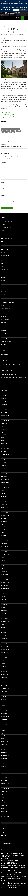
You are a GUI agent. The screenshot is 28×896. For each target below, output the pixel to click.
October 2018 (4, 652)
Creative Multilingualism (9, 865)
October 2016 (4, 719)
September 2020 (5, 588)
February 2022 (4, 540)
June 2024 (3, 462)
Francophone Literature (6, 238)
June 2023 (3, 496)
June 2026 (3, 395)
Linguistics (12, 873)
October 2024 (4, 451)
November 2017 (5, 683)
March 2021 (4, 571)
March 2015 (4, 772)
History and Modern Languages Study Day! (11, 145)
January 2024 (4, 476)
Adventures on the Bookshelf (10, 18)
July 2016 (3, 727)
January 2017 (4, 710)
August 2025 (4, 423)
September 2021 (5, 554)
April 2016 (3, 735)
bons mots (11, 860)
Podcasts (16, 876)
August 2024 (4, 457)
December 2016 (5, 713)
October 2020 (4, 585)
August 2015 (4, 758)
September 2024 (5, 454)
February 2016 (4, 741)
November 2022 (5, 515)
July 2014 (3, 794)
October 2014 (4, 786)
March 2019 (4, 638)
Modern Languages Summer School (9, 140)
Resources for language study (8, 302)
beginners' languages (5, 860)
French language (5, 244)
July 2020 (3, 593)
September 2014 (5, 788)
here (2, 106)
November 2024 (5, 448)
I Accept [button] (16, 9)
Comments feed (4, 838)
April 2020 (3, 602)
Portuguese (3, 291)
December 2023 (5, 479)
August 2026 (4, 390)
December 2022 (5, 512)
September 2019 (5, 621)
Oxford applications (20, 875)
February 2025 (4, 440)
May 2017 (3, 699)
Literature (3, 280)
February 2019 (4, 641)
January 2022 (4, 543)
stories (9, 881)
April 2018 (3, 669)
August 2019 (4, 624)
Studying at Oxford (5, 325)
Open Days (3, 286)
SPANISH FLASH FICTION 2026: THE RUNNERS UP (13, 380)
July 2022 (3, 526)
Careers (3, 224)
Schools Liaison (13, 34)
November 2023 (5, 482)
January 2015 (4, 777)
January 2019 (4, 643)
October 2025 (4, 418)
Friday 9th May (6, 112)
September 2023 (5, 487)
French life (3, 246)
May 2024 (3, 465)
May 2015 (3, 766)
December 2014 (5, 780)
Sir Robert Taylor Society (17, 878)
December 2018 (5, 646)
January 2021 (4, 577)
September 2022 (5, 521)
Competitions (7, 862)
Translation (3, 330)
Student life (15, 25)
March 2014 (4, 805)
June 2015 (3, 763)
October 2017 (4, 685)
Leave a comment (21, 34)
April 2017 (3, 702)
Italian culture (4, 269)
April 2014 (3, 802)
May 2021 (3, 565)
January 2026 (4, 409)
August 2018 (4, 657)
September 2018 (5, 655)
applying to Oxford (17, 853)
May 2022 (3, 532)
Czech (2, 230)
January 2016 (4, 744)
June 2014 (3, 797)
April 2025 (3, 434)
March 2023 (4, 504)
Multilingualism (4, 283)
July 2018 (3, 660)
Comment (4, 162)
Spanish (3, 313)
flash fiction (12, 867)
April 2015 (3, 769)
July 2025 (3, 426)
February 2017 (4, 708)
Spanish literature (5, 319)
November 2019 (5, 616)
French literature (5, 249)
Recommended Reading (6, 297)
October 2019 (4, 618)
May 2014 (3, 800)
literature (18, 873)
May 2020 (3, 599)
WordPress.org (4, 840)
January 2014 (4, 811)
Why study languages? (6, 341)
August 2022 (4, 524)
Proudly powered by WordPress (7, 894)
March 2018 (4, 671)
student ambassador (15, 881)
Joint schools (7, 873)
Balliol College (5, 130)
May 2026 (3, 398)
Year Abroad (4, 344)
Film (2, 235)
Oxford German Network (7, 876)
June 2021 (3, 563)
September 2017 (5, 688)
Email (2, 189)
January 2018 (4, 677)
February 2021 (4, 574)
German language (5, 255)
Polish (2, 288)
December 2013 (5, 814)
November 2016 (5, 716)
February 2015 (4, 775)
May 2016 (3, 733)
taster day (18, 883)
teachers (23, 883)
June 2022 (3, 529)
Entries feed (4, 835)
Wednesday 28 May (8, 116)
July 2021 (3, 560)
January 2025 (4, 443)
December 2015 (5, 747)
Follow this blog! (5, 354)
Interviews (21, 870)
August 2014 (4, 791)
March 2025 (4, 437)
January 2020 (4, 610)
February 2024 (4, 473)
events (13, 130)
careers (16, 860)
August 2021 (4, 557)
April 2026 (3, 401)
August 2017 (4, 691)
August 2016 (4, 724)
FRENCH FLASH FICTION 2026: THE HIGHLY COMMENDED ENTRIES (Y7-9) (12, 373)
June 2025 (3, 429)
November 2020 (5, 582)
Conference (16, 863)
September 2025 (5, 420)
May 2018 (3, 666)
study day (13, 883)
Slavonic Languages (5, 311)
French (10, 25)
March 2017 (4, 705)
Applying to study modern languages (10, 23)
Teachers (3, 327)
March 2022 (4, 538)
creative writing (21, 865)
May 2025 (3, 432)
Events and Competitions (7, 233)
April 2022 (3, 535)
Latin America (4, 274)
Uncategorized (4, 333)
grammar (17, 870)
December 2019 (5, 613)
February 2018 (4, 674)
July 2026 (3, 393)
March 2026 (4, 404)
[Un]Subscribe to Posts (6, 843)
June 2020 (3, 596)
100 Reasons (4, 853)
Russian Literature (5, 308)
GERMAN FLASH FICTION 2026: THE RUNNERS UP (13, 377)
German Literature (5, 260)
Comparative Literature (6, 227)
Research (3, 299)
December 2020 (5, 579)
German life (3, 258)
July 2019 (3, 627)
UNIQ (10, 885)
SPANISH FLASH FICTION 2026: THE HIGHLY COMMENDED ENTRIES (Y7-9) (12, 369)
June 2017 (3, 696)
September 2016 (5, 722)
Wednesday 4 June (7, 118)
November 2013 (5, 816)
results (5, 878)
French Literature (4, 870)
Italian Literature (5, 272)
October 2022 (4, 518)
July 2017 (3, 694)
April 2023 (3, 501)
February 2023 (4, 507)
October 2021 (4, 551)
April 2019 (3, 635)
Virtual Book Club (5, 336)
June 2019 (3, 630)
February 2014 (4, 808)
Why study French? (5, 338)
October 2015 (4, 752)
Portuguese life (4, 294)
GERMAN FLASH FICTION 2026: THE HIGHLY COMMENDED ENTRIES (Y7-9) (12, 365)
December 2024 (5, 446)
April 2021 (3, 568)
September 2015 (5, 755)
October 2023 (4, 485)
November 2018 (5, 649)
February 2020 (4, 607)
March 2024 (4, 471)
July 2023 (3, 493)
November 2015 (5, 749)
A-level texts (9, 853)
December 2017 (5, 680)
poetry (19, 876)
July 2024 (3, 460)
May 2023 (3, 499)
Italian (2, 266)
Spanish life (3, 316)
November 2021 (5, 549)
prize (2, 878)
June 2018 (3, 663)
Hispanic (3, 263)
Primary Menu (26, 18)
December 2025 (5, 412)
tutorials (12, 132)
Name (3, 182)
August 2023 (4, 490)
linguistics (3, 277)
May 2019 (3, 632)
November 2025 (5, 415)
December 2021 (5, 546)
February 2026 (4, 407)
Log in (2, 832)
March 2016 (4, 738)
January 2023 (4, 510)
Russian (3, 305)
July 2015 (3, 761)
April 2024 (3, 468)
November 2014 (5, 783)
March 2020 (4, 604)
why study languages (5, 887)
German (3, 252)
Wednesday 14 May (8, 114)
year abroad (13, 887)
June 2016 (3, 730)
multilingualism (4, 874)
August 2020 (4, 591)
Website (3, 195)
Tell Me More (23, 9)
